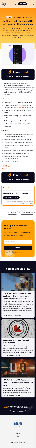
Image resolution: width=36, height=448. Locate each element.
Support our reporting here (18, 76)
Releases (9, 17)
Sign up (18, 433)
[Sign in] (30, 4)
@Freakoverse (19, 107)
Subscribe (23, 4)
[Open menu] (33, 4)
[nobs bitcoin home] (3, 4)
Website (4, 168)
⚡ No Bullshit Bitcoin (11, 197)
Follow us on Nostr (18, 411)
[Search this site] (15, 4)
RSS (18, 436)
